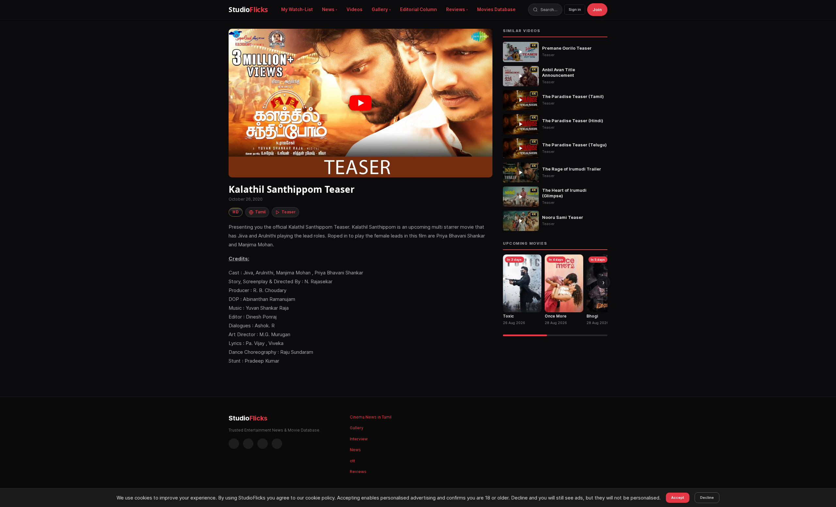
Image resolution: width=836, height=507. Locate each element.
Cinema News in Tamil (371, 417)
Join (597, 9)
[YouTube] (277, 443)
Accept (677, 497)
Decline (707, 497)
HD (236, 211)
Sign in (575, 9)
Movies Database (496, 9)
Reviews (455, 9)
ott (352, 460)
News (328, 9)
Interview (359, 438)
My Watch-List (297, 9)
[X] (262, 443)
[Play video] (360, 103)
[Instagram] (248, 443)
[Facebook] (234, 443)
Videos (354, 9)
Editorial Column (418, 9)
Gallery (380, 9)
